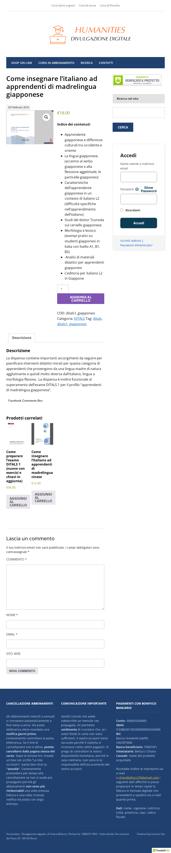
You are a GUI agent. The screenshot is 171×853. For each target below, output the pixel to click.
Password (127, 189)
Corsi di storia (87, 5)
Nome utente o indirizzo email (137, 166)
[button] (46, 117)
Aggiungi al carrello (81, 299)
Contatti (106, 63)
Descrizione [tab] (21, 337)
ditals (97, 318)
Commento (16, 559)
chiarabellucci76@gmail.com (139, 778)
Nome (12, 615)
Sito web (13, 653)
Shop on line (21, 63)
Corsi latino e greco (63, 5)
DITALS (79, 318)
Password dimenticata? (136, 245)
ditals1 (62, 324)
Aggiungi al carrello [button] (18, 501)
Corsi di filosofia (110, 5)
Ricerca (87, 63)
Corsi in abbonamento (56, 63)
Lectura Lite (158, 834)
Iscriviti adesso (130, 241)
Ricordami (132, 210)
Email (12, 634)
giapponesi (78, 324)
